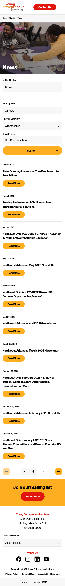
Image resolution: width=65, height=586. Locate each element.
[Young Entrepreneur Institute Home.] (13, 7)
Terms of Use (28, 574)
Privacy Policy (11, 574)
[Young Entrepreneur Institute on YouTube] (46, 559)
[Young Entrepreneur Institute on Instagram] (28, 559)
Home (5, 18)
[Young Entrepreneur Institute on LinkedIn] (37, 559)
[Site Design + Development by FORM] (32, 582)
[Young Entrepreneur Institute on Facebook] (18, 559)
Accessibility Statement (49, 574)
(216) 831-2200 (32, 527)
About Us (12, 18)
